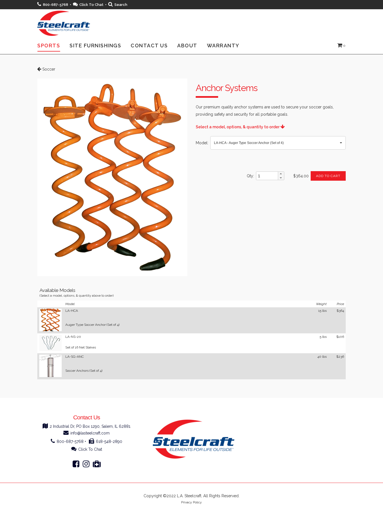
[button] (278, 143)
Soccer (48, 69)
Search (120, 5)
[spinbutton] (267, 176)
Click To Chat (91, 5)
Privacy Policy (191, 502)
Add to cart (328, 176)
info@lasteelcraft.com (90, 433)
